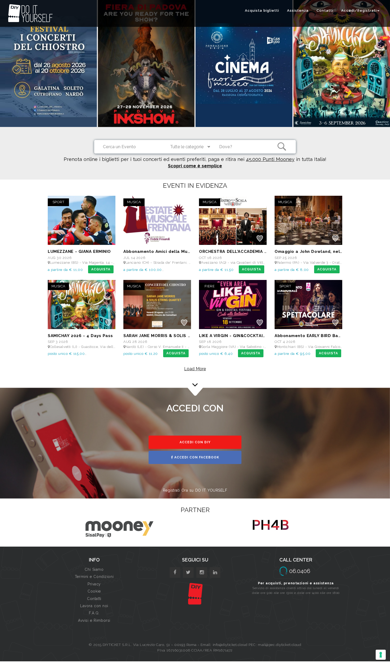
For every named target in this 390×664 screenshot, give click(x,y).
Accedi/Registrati (359, 10)
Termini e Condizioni (94, 576)
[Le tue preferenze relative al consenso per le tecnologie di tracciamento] (381, 655)
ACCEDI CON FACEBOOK (196, 457)
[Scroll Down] (195, 382)
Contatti (325, 10)
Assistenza (298, 10)
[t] (188, 572)
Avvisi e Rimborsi (94, 620)
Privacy (94, 584)
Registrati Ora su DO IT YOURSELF (195, 490)
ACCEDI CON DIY (195, 442)
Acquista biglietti (262, 10)
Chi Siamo (94, 569)
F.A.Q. (94, 613)
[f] (175, 572)
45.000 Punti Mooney (270, 159)
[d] (202, 572)
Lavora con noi (94, 606)
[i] (215, 572)
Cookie (94, 591)
